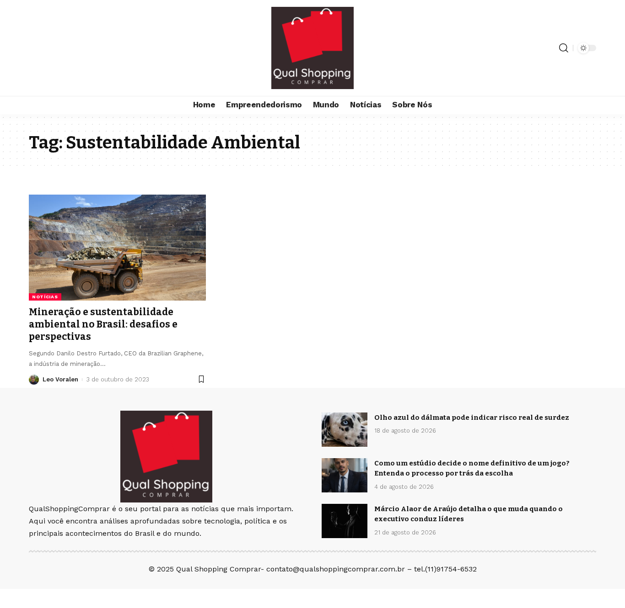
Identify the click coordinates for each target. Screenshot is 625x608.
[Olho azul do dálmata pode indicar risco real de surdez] (344, 429)
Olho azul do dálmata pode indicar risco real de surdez (471, 417)
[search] (563, 48)
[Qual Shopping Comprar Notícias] (312, 48)
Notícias (45, 296)
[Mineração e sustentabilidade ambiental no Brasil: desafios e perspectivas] (117, 248)
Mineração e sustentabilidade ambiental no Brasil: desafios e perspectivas (103, 324)
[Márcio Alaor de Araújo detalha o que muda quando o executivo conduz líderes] (344, 521)
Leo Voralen (60, 379)
